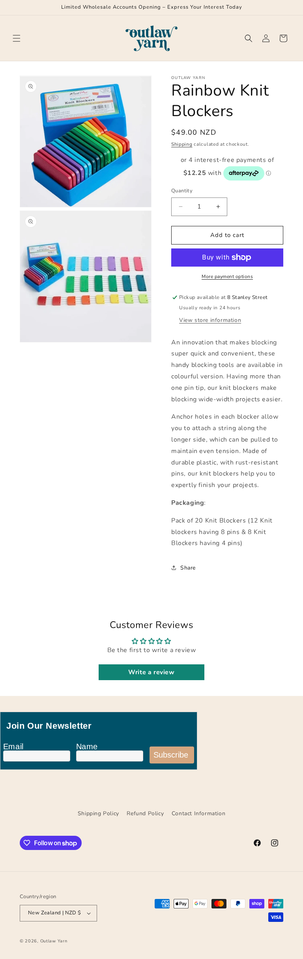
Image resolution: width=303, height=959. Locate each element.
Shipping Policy (98, 813)
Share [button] (188, 568)
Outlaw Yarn (53, 941)
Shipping (182, 144)
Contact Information (198, 813)
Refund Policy (145, 813)
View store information (210, 320)
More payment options (227, 276)
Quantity (182, 190)
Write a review (151, 672)
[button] (16, 38)
